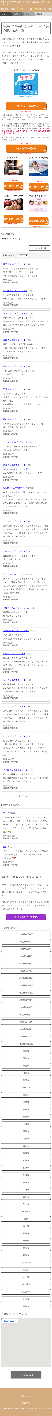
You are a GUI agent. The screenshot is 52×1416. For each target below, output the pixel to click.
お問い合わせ (26, 1396)
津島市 (26, 1306)
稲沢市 (26, 1168)
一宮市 (26, 1065)
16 (26, 796)
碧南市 (26, 1102)
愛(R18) (17, 157)
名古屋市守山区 (26, 1022)
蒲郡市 (26, 1138)
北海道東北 (4, 10)
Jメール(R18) (17, 195)
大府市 (26, 1189)
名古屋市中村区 (26, 963)
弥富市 (26, 1270)
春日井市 (26, 1087)
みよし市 (26, 1292)
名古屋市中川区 (26, 1000)
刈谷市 (26, 1109)
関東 (13, 9)
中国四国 (39, 9)
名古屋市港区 (26, 1007)
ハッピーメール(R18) (29, 70)
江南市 (26, 1299)
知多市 (26, 1197)
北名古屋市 (26, 1262)
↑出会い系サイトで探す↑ (26, 917)
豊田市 (26, 1117)
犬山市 (26, 1146)
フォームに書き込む (39, 248)
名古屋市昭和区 (26, 978)
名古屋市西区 (26, 956)
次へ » (30, 796)
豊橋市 (26, 1051)
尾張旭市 (26, 1211)
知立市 (26, 1204)
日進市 (26, 1233)
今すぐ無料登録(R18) (26, 148)
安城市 (26, 1124)
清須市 (26, 1255)
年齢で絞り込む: (10, 255)
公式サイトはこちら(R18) (25, 106)
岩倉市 (26, 1219)
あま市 (26, 1277)
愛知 (27, 14)
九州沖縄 (47, 9)
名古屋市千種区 (26, 934)
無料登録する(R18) (13, 185)
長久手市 (26, 1284)
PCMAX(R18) (42, 157)
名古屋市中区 (26, 971)
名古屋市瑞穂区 (26, 985)
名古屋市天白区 (26, 1044)
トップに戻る (26, 1374)
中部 (21, 9)
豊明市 (26, 1226)
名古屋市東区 (26, 942)
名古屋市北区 (26, 949)
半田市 (26, 1080)
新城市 (26, 1175)
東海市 (26, 1182)
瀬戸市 (26, 1073)
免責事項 (26, 1403)
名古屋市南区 (26, 1014)
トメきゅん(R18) (42, 195)
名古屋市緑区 (26, 1029)
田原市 (26, 1241)
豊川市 (26, 1095)
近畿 (30, 9)
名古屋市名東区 (26, 1036)
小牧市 (26, 1160)
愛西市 (26, 1248)
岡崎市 (26, 1058)
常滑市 (26, 1153)
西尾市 (26, 1131)
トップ (4, 14)
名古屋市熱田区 (26, 993)
